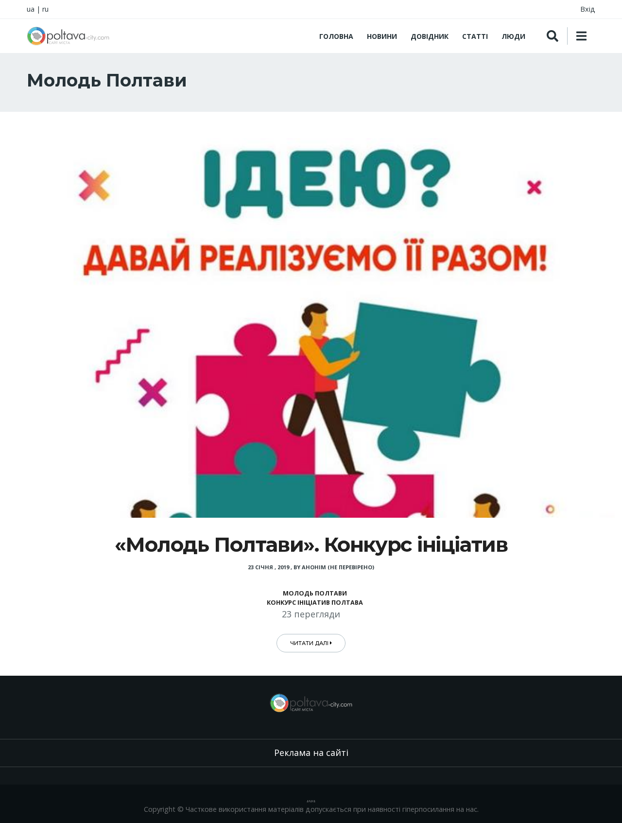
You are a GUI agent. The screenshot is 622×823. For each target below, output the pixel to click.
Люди (513, 36)
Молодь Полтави (315, 593)
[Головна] (68, 36)
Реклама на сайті (311, 752)
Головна (336, 36)
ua (31, 9)
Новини (382, 36)
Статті (475, 36)
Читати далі (310, 643)
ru (45, 9)
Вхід (587, 9)
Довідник (430, 36)
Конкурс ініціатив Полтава (315, 602)
